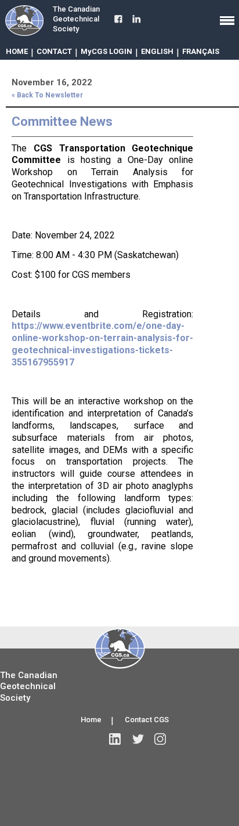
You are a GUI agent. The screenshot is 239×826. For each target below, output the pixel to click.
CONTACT (54, 51)
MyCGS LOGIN (106, 51)
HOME (17, 51)
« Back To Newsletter (47, 95)
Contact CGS (147, 719)
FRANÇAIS (200, 51)
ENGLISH (157, 51)
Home (91, 719)
